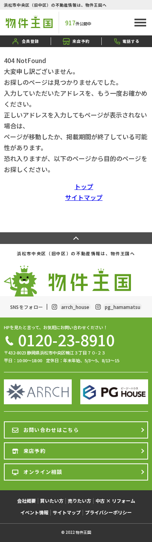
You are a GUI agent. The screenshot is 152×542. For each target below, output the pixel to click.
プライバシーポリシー (108, 512)
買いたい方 (52, 501)
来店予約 (81, 41)
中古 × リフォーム (115, 501)
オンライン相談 (42, 471)
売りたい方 (79, 501)
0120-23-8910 (66, 340)
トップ (83, 186)
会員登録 (30, 41)
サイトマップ (84, 197)
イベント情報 (34, 512)
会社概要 (26, 501)
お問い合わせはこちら (51, 429)
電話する (131, 41)
